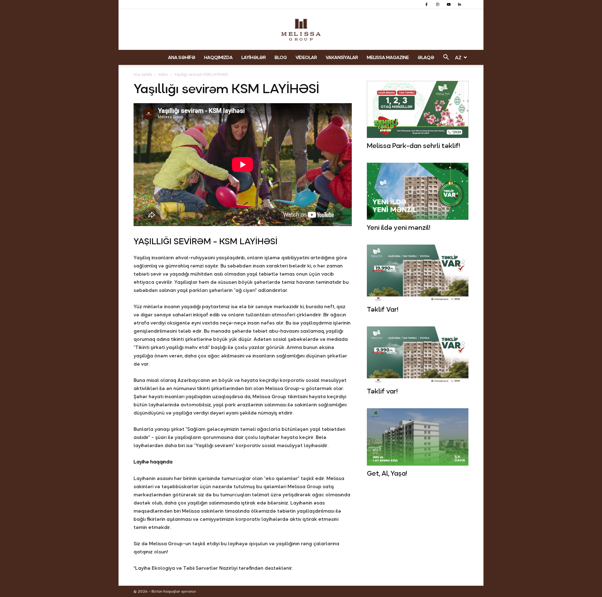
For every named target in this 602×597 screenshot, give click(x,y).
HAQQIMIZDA (218, 57)
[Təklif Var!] (417, 273)
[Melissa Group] (301, 30)
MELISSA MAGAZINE (388, 57)
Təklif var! (382, 391)
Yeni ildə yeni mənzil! (398, 227)
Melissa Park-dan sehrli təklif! (413, 145)
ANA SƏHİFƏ (181, 57)
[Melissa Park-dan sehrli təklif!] (417, 109)
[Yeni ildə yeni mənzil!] (417, 191)
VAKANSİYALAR (342, 57)
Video (163, 74)
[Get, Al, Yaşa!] (417, 437)
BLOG (281, 57)
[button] (445, 58)
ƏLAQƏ (426, 57)
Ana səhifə (143, 74)
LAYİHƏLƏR (253, 57)
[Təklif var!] (417, 354)
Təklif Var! (382, 309)
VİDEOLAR (306, 57)
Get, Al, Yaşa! (387, 473)
